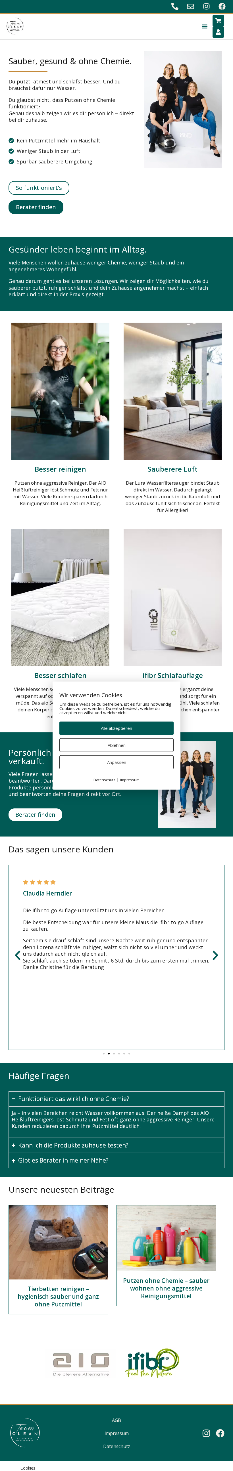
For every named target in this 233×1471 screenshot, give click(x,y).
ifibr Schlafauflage (173, 675)
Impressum (117, 1433)
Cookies (27, 1468)
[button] (204, 26)
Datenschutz (116, 1446)
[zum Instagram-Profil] (207, 6)
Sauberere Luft (172, 469)
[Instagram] (206, 1433)
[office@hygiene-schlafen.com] (191, 6)
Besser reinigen (60, 469)
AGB (116, 1420)
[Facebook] (220, 1433)
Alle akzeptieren (116, 728)
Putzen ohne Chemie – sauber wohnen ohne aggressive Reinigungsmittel (166, 1288)
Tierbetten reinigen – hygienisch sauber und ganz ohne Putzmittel (58, 1296)
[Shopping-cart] (218, 20)
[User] (218, 32)
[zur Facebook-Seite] (223, 6)
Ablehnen (117, 745)
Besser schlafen (60, 675)
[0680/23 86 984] (175, 6)
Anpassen (116, 762)
